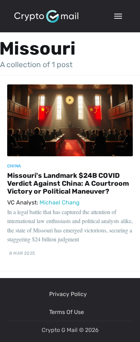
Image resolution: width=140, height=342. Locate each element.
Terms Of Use (66, 312)
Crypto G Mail (60, 330)
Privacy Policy (68, 294)
